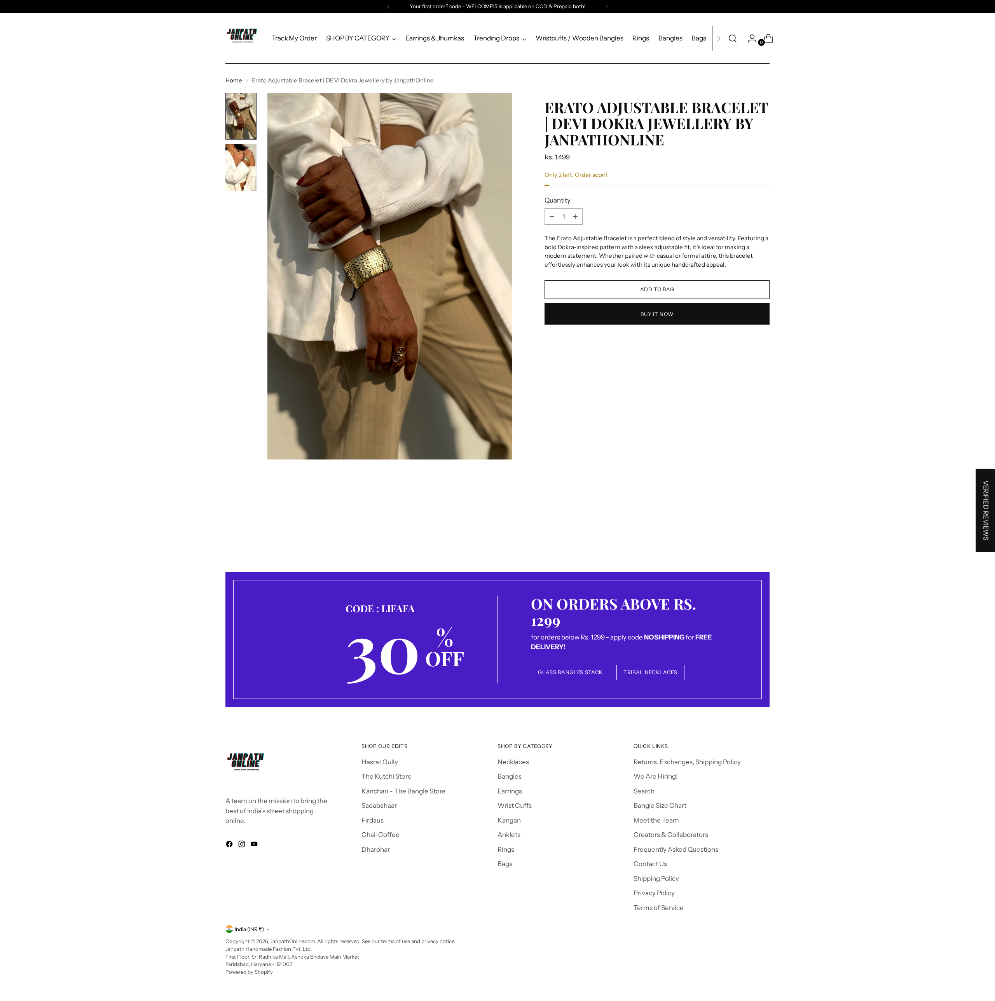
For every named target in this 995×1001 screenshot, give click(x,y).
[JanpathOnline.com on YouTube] (255, 845)
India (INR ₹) (249, 929)
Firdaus (372, 820)
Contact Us (650, 864)
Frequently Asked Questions (676, 849)
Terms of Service (659, 908)
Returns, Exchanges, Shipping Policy (687, 762)
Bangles (510, 776)
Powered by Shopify (249, 972)
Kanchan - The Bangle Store (403, 791)
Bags (505, 864)
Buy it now (657, 314)
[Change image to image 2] (241, 167)
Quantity (558, 200)
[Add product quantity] (575, 216)
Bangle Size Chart (660, 805)
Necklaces (513, 762)
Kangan (509, 820)
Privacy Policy (654, 893)
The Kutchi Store (386, 776)
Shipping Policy (656, 878)
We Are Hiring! (656, 776)
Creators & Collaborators (671, 835)
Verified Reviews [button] (986, 510)
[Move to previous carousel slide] (745, 530)
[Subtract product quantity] (552, 216)
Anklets (509, 835)
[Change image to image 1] (241, 116)
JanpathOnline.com (292, 941)
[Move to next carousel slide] (763, 529)
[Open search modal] (732, 38)
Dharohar (375, 849)
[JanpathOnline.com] (242, 38)
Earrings (510, 791)
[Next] (606, 6)
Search (644, 791)
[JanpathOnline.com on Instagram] (242, 845)
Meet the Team (656, 820)
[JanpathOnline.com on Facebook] (230, 845)
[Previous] (388, 6)
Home (233, 80)
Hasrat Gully (379, 762)
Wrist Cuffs (515, 805)
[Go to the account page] (749, 38)
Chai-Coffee (380, 835)
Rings (506, 849)
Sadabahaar (379, 805)
